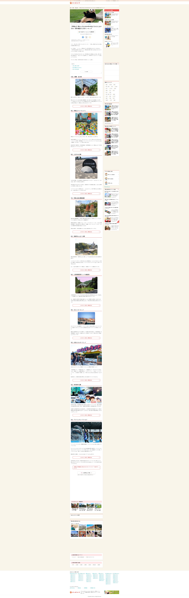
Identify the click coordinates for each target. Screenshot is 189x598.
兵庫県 (86, 564)
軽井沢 (107, 100)
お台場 (116, 86)
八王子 (114, 96)
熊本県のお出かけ (115, 578)
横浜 (106, 84)
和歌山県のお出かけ (101, 579)
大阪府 (77, 564)
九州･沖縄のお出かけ (116, 573)
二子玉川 (111, 88)
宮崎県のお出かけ (115, 580)
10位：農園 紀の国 (76, 65)
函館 (114, 100)
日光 (113, 90)
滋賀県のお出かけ (101, 580)
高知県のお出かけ (108, 581)
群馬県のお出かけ (88, 579)
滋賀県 (99, 564)
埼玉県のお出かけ (88, 578)
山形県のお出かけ (72, 580)
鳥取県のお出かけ (108, 578)
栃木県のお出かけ (88, 580)
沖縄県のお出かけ (115, 582)
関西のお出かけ (101, 573)
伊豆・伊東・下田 (108, 94)
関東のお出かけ (88, 573)
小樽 (111, 100)
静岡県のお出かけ (95, 578)
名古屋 (111, 84)
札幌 (106, 90)
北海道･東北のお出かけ (73, 573)
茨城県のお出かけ (88, 581)
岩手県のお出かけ (72, 578)
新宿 (115, 88)
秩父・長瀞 (107, 86)
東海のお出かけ (95, 573)
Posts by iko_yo (107, 186)
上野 (106, 96)
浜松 (113, 98)
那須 (114, 84)
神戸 (73, 564)
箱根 (106, 98)
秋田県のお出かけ (72, 579)
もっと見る (86, 71)
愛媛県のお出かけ (108, 580)
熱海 (110, 96)
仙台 (106, 88)
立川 (110, 90)
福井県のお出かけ (80, 580)
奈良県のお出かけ (101, 578)
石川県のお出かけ (80, 578)
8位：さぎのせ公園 (76, 69)
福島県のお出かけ (72, 581)
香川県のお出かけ (108, 582)
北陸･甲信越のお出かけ (81, 573)
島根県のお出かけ (108, 579)
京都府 (81, 564)
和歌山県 (94, 564)
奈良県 (90, 564)
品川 (106, 92)
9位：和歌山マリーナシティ (77, 67)
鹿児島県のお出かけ (115, 581)
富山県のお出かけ (80, 579)
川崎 (110, 92)
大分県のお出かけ (115, 579)
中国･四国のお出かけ (108, 573)
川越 (110, 98)
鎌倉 (114, 94)
